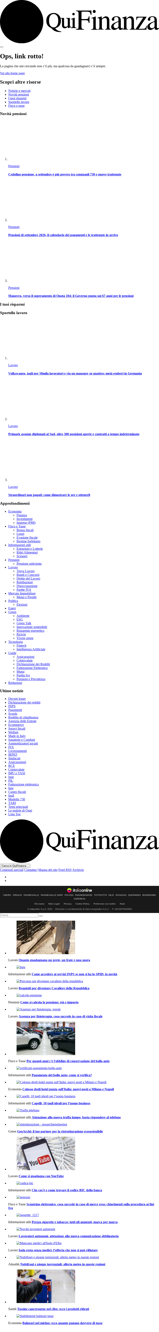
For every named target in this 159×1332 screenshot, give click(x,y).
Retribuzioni (25, 582)
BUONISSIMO (149, 895)
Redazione (15, 683)
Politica (13, 601)
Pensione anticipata (29, 563)
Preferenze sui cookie (105, 904)
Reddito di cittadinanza (23, 717)
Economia (15, 511)
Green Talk (24, 623)
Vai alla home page (12, 73)
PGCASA (69, 895)
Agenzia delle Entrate (22, 721)
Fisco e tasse (16, 105)
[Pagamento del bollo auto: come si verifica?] (83, 1068)
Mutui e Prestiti (26, 597)
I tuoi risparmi (17, 98)
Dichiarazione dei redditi (24, 702)
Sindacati (14, 758)
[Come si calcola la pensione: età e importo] (83, 995)
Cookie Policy (83, 904)
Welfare (13, 732)
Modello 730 (16, 799)
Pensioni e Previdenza (31, 679)
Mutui (20, 671)
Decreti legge (17, 698)
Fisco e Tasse (17, 526)
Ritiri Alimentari (27, 552)
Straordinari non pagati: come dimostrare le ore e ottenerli (49, 495)
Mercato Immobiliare (22, 593)
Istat (11, 777)
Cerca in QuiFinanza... (15, 865)
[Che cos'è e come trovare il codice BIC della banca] (83, 1183)
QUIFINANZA (134, 895)
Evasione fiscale (27, 537)
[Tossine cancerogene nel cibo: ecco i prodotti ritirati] (83, 1287)
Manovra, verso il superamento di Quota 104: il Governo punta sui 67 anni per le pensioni (71, 296)
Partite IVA (24, 589)
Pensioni (13, 166)
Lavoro (13, 365)
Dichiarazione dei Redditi (33, 664)
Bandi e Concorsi (28, 575)
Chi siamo (39, 904)
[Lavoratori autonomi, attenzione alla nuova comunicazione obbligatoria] (83, 1229)
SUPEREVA (79, 899)
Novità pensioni (18, 94)
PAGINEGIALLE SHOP (52, 895)
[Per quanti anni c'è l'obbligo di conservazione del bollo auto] (83, 1039)
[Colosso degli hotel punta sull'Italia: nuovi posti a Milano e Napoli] (83, 1082)
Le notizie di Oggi (20, 810)
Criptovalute (25, 660)
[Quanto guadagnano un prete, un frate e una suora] (83, 938)
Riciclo (21, 634)
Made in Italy (17, 736)
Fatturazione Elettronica (32, 668)
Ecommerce (16, 725)
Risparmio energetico (30, 630)
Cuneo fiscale (17, 792)
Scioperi (22, 556)
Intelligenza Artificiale (31, 649)
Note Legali (54, 904)
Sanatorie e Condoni (21, 739)
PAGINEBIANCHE (83, 895)
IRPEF (12, 754)
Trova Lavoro (26, 571)
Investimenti (25, 519)
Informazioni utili (19, 545)
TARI (12, 803)
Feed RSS (65, 870)
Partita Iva (23, 675)
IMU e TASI (16, 773)
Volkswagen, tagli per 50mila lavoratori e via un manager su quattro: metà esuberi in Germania (75, 373)
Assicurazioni (25, 656)
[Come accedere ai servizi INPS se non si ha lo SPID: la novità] (83, 967)
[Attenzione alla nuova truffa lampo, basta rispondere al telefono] (83, 1110)
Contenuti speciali (11, 870)
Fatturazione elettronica (23, 784)
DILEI (111, 895)
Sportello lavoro (18, 102)
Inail (11, 795)
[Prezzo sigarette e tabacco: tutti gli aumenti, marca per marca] (83, 1215)
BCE (11, 765)
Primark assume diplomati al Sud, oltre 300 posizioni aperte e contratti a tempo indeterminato (73, 434)
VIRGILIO (17, 895)
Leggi (20, 534)
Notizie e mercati (19, 90)
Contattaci (30, 870)
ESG (20, 619)
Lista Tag (14, 814)
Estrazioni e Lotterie (30, 548)
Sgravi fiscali (16, 728)
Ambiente (23, 615)
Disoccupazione (27, 586)
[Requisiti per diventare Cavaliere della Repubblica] (83, 981)
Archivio (78, 870)
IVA (11, 747)
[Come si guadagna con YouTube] (83, 1154)
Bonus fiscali (25, 530)
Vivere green (25, 638)
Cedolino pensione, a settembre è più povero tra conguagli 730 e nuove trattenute (64, 174)
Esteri (12, 608)
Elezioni (22, 604)
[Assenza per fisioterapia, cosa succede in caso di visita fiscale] (83, 1009)
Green (12, 612)
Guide (12, 653)
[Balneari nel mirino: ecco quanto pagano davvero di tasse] (83, 1316)
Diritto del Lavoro (28, 578)
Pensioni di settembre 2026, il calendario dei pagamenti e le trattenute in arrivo (63, 235)
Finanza (22, 515)
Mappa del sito (48, 870)
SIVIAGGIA (121, 895)
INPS (12, 706)
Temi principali (18, 806)
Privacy (68, 904)
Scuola (12, 713)
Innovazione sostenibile (32, 627)
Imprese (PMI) (26, 522)
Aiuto (122, 904)
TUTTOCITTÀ (100, 895)
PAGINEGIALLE (31, 895)
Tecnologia (15, 642)
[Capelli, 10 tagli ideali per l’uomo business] (83, 1096)
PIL (10, 780)
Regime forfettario (28, 541)
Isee (10, 788)
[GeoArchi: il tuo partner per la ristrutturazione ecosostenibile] (83, 1124)
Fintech (21, 645)
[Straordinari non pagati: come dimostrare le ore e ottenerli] (83, 461)
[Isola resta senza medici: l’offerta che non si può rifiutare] (83, 1243)
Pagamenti (15, 710)
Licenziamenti (17, 751)
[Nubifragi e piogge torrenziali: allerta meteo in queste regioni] (83, 1257)
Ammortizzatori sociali (23, 743)
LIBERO (7, 895)
